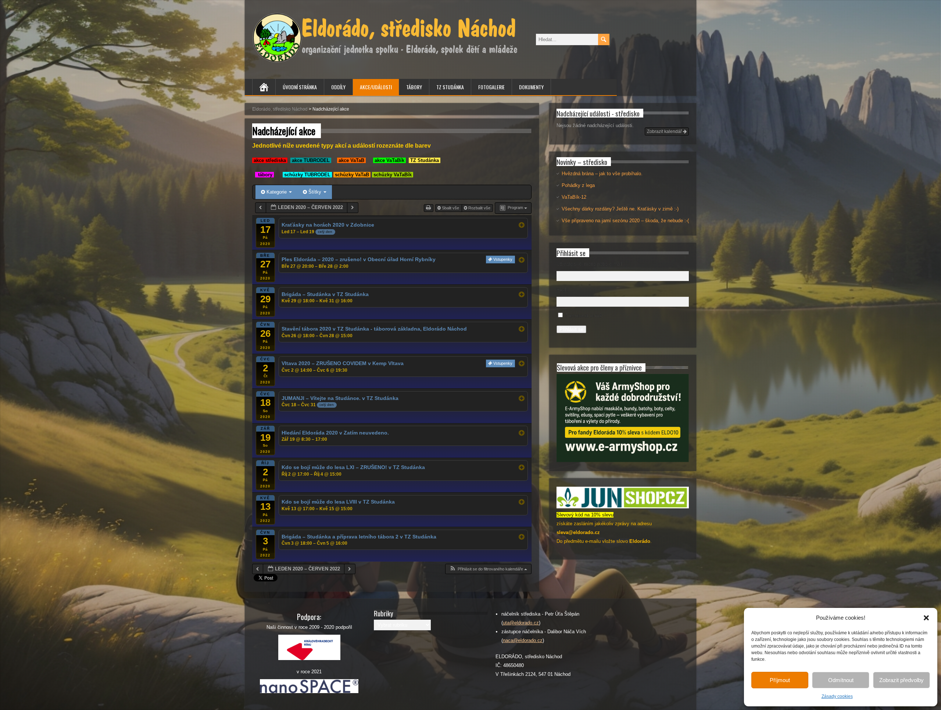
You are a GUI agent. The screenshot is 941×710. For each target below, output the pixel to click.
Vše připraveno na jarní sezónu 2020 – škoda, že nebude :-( (625, 220)
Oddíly (338, 87)
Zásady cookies (837, 696)
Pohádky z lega (578, 185)
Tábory (414, 87)
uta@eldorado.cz (521, 623)
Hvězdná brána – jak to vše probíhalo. (602, 173)
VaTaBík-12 (574, 197)
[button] (926, 617)
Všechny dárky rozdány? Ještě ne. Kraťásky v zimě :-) (620, 209)
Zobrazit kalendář (665, 131)
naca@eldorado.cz (523, 640)
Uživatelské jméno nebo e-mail (589, 264)
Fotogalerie (491, 87)
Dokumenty (531, 87)
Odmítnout (841, 680)
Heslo (563, 290)
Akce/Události (376, 87)
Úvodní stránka (300, 87)
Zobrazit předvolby (901, 680)
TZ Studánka (450, 87)
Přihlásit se (571, 329)
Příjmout (780, 680)
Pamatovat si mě (583, 315)
